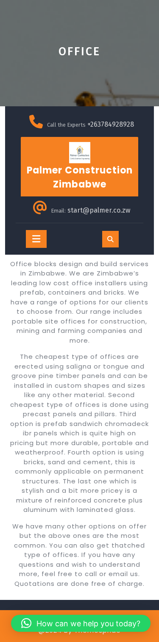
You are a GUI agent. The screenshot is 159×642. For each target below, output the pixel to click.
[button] (81, 623)
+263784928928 (110, 124)
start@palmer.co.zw (98, 210)
